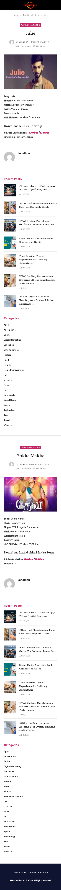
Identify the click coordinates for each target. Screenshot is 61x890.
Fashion (7, 354)
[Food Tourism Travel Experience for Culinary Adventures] (10, 260)
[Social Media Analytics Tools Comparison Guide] (10, 243)
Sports (7, 405)
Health (7, 364)
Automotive (10, 329)
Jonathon (23, 42)
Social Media (10, 400)
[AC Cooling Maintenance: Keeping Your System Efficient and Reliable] (10, 301)
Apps (6, 324)
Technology (9, 410)
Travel (7, 420)
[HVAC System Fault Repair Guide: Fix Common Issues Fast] (10, 225)
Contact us (20, 873)
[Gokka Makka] (30, 494)
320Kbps (33, 132)
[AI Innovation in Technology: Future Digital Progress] (10, 190)
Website (8, 425)
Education (9, 344)
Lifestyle (8, 379)
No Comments (24, 46)
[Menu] (5, 5)
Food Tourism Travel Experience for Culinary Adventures (33, 260)
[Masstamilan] (30, 5)
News (6, 384)
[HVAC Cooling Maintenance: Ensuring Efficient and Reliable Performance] (10, 280)
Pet (5, 389)
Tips (6, 415)
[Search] (56, 5)
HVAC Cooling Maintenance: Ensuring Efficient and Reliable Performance (37, 280)
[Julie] (30, 71)
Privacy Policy (39, 873)
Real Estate (9, 395)
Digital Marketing (12, 339)
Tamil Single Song (30, 25)
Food (6, 359)
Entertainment (11, 349)
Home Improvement (14, 369)
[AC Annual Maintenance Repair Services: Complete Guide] (10, 207)
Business (8, 334)
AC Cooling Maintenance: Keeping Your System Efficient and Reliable (37, 300)
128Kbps (44, 132)
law (5, 374)
